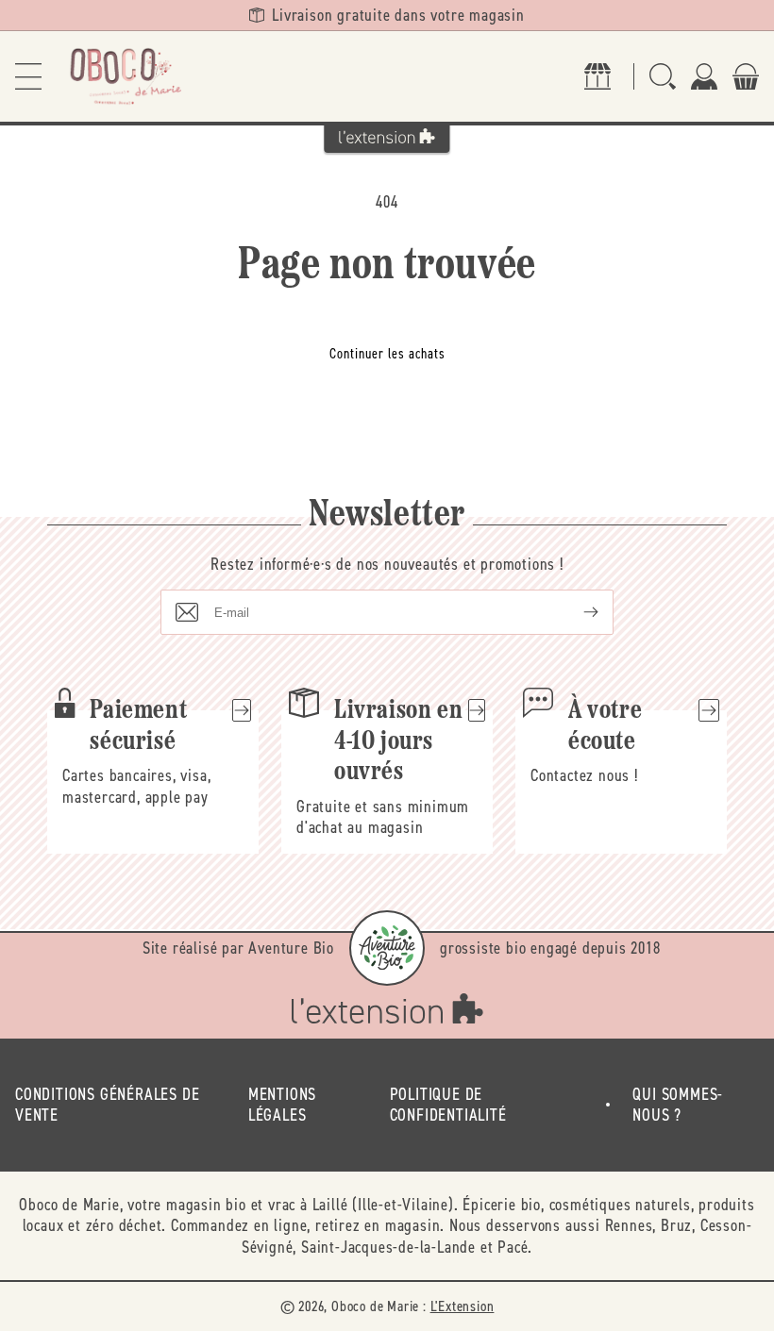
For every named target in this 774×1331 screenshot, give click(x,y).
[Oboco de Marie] (125, 76)
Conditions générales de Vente (107, 1105)
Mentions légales (282, 1105)
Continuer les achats (387, 353)
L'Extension (462, 1306)
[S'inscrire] (575, 612)
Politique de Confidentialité (448, 1105)
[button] (28, 76)
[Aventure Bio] (387, 948)
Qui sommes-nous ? (677, 1105)
